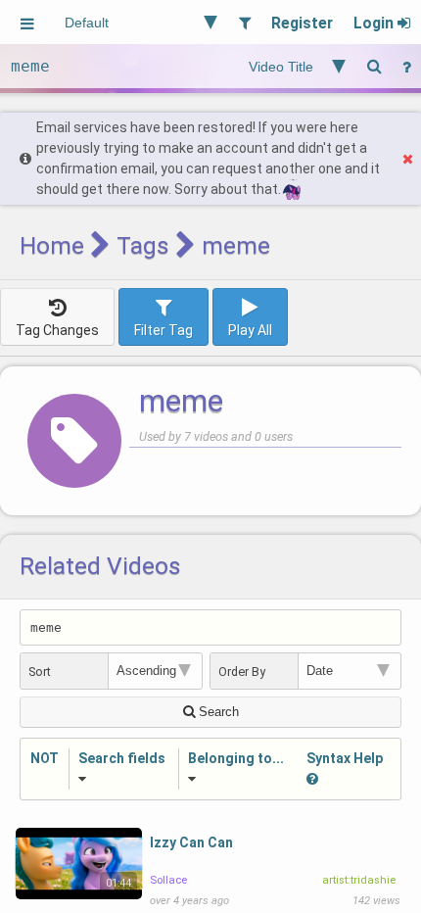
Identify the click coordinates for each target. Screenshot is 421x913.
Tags (143, 245)
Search (217, 711)
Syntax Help (344, 758)
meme (181, 401)
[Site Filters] (244, 22)
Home (52, 245)
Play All (250, 330)
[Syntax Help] (406, 66)
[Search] (374, 66)
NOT (44, 758)
